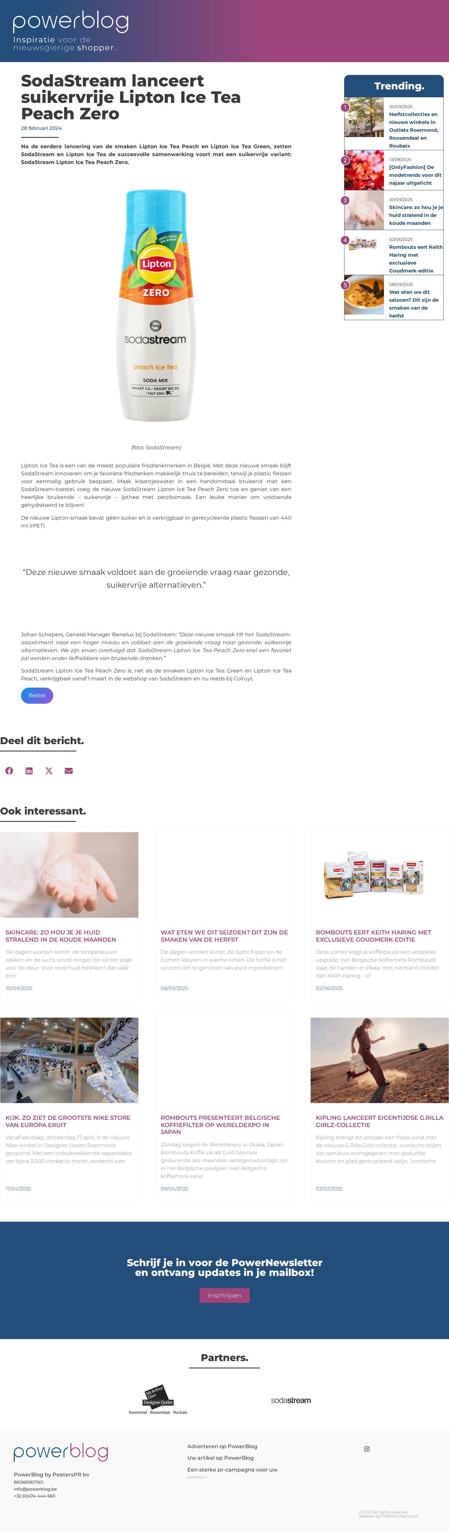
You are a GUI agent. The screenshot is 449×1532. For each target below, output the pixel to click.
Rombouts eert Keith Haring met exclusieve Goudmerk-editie (373, 936)
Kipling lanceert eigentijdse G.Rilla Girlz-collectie (379, 1121)
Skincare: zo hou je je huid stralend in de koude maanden (416, 215)
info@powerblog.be (35, 1489)
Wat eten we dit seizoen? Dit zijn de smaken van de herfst (224, 936)
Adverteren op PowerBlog (222, 1446)
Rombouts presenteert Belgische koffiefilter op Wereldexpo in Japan (220, 1125)
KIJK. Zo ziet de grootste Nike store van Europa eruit (68, 1121)
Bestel (37, 695)
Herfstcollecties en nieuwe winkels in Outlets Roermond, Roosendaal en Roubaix (413, 130)
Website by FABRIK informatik (388, 1516)
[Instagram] (367, 1449)
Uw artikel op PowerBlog (220, 1458)
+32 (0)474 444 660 (35, 1495)
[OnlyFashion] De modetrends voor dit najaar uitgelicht (415, 175)
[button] (9, 770)
